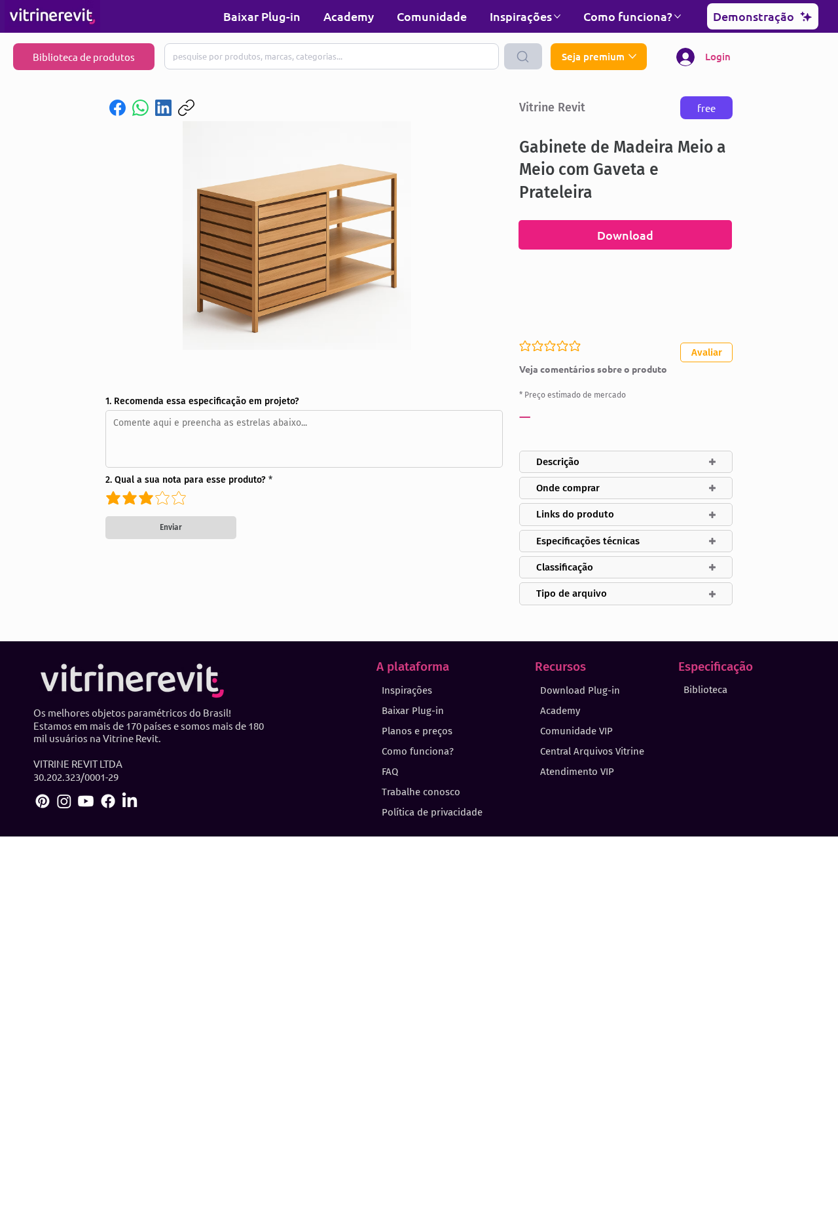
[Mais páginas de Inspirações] (557, 16)
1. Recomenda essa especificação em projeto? (202, 401)
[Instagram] (64, 801)
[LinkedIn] (163, 107)
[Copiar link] (186, 107)
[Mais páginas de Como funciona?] (677, 16)
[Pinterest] (42, 801)
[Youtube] (86, 801)
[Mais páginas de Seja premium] (632, 56)
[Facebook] (117, 107)
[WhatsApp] (140, 107)
